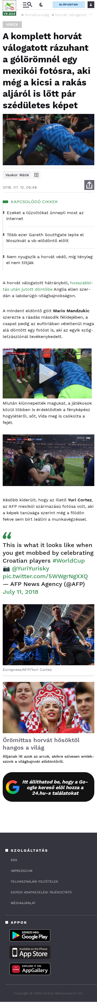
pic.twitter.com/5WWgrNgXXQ (45, 576)
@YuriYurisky (30, 568)
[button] (90, 14)
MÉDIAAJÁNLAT (23, 903)
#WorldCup (69, 560)
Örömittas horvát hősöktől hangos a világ (41, 744)
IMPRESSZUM (21, 871)
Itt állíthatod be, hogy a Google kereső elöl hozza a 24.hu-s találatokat (55, 787)
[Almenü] (27, 4)
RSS (14, 860)
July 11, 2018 (21, 591)
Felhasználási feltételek (34, 881)
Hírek (12, 25)
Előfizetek (68, 4)
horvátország (37, 15)
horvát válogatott (71, 15)
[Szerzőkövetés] (36, 175)
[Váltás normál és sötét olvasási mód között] (41, 5)
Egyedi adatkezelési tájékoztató (41, 892)
